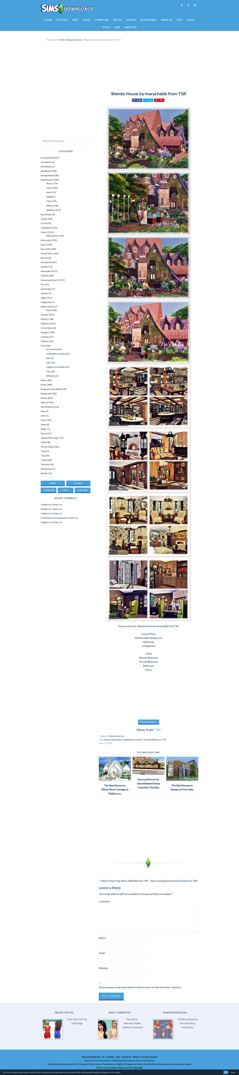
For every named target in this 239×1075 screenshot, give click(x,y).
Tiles (48, 201)
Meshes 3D (46, 314)
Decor (44, 232)
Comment (105, 901)
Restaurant (46, 393)
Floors (49, 187)
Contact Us (56, 504)
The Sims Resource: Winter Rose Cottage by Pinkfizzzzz (115, 789)
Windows (50, 210)
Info (43, 284)
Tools (43, 451)
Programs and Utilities (51, 389)
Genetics (45, 266)
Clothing (45, 227)
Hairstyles (45, 271)
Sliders (44, 429)
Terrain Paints (47, 446)
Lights (43, 297)
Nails (48, 310)
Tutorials (45, 464)
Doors (49, 183)
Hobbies (45, 275)
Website (103, 968)
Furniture (45, 262)
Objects (44, 323)
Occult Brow (47, 328)
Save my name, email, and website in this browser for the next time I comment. (140, 987)
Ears (48, 358)
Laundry (44, 293)
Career (44, 218)
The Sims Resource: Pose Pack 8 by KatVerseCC (187, 1023)
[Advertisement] (119, 66)
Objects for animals (55, 367)
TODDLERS (48, 490)
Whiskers (50, 375)
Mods (43, 319)
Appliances (46, 171)
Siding (49, 196)
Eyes (43, 244)
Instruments (46, 289)
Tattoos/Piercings (49, 437)
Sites (43, 411)
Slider (43, 424)
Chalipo (44, 504)
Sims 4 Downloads (67, 8)
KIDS (65, 490)
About (233, 1072)
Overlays (45, 336)
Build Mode (46, 179)
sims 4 (139, 739)
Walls (48, 205)
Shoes (43, 402)
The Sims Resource (152, 739)
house (107, 739)
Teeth (43, 442)
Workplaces (46, 468)
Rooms (44, 398)
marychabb (116, 739)
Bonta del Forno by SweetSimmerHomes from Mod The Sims (148, 783)
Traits (43, 460)
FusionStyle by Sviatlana (52, 517)
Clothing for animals (55, 353)
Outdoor (45, 332)
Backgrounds (47, 175)
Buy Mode (46, 214)
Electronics (46, 240)
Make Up (45, 306)
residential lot (128, 739)
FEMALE (78, 483)
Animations (46, 166)
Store (43, 433)
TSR (157, 730)
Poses (43, 384)
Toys (48, 371)
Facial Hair (46, 253)
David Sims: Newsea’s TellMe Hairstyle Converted (132, 1023)
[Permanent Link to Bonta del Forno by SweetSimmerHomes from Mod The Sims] (148, 773)
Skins (43, 420)
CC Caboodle (136, 1067)
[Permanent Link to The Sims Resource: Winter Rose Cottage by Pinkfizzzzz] (115, 779)
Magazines (46, 302)
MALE (53, 483)
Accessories (46, 157)
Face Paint (46, 249)
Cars (43, 223)
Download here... (148, 721)
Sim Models (46, 406)
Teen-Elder (82, 490)
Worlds (44, 473)
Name (103, 937)
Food (43, 257)
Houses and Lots (116, 736)
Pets (43, 345)
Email (102, 952)
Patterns (45, 341)
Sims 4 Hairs (118, 1067)
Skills (43, 415)
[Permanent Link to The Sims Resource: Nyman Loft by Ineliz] (182, 779)
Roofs (49, 192)
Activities (45, 162)
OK (226, 1072)
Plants (44, 380)
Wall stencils (52, 235)
